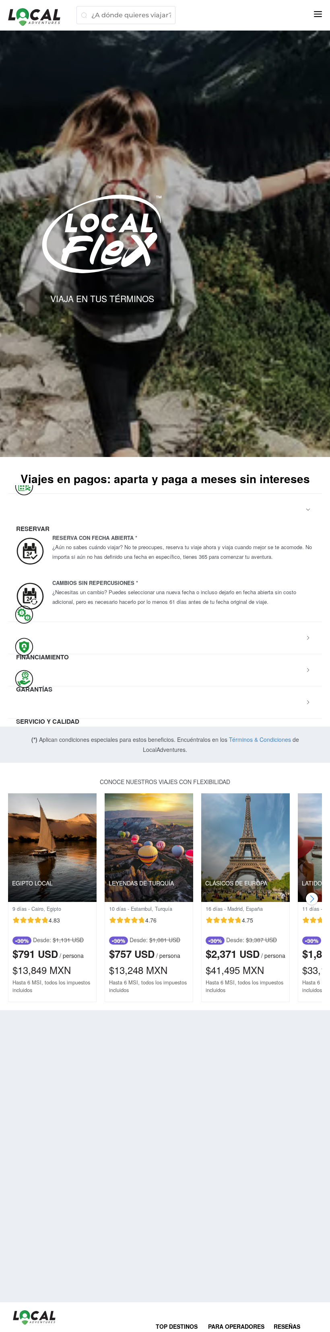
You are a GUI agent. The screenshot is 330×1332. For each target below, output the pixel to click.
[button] (165, 510)
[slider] (36, 920)
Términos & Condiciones (260, 739)
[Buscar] (83, 15)
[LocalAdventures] (38, 17)
